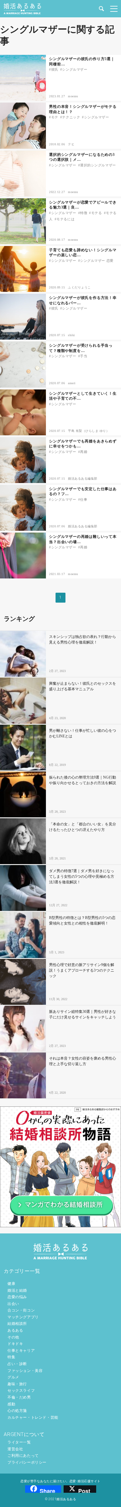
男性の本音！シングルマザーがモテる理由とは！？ (83, 109)
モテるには (65, 219)
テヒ (71, 144)
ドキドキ (15, 1344)
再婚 (83, 452)
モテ (54, 117)
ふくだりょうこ (79, 287)
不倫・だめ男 (19, 1397)
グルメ (13, 1377)
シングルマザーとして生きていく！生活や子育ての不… (83, 396)
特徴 (83, 213)
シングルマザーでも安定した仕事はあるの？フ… (83, 491)
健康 (11, 1283)
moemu (73, 96)
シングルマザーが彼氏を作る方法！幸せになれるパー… (83, 300)
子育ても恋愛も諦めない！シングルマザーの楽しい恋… (83, 252)
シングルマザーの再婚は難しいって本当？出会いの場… (83, 539)
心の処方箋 (17, 1410)
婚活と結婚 (17, 1290)
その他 (13, 1337)
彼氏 (54, 69)
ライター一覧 (19, 1442)
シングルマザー (74, 69)
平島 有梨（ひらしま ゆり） (88, 431)
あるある (15, 1330)
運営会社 (15, 1449)
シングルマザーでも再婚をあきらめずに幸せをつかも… (83, 444)
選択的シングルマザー (98, 165)
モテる (96, 213)
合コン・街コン (21, 1310)
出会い (13, 1304)
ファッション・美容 (25, 1371)
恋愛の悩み (17, 1297)
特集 (11, 1357)
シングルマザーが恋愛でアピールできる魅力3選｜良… (83, 205)
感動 (11, 1404)
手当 (83, 356)
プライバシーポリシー (27, 1462)
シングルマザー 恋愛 (97, 260)
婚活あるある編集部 (82, 478)
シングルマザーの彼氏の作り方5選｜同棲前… (82, 61)
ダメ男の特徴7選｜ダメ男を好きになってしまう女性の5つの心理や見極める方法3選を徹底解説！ (81, 876)
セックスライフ (21, 1390)
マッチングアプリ (23, 1317)
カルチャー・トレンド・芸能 (32, 1417)
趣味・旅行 (17, 1384)
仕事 (83, 499)
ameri (72, 383)
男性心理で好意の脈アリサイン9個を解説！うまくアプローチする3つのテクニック (81, 970)
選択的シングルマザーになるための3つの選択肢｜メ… (82, 157)
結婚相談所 (17, 1323)
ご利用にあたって (23, 1455)
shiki (71, 335)
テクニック (71, 117)
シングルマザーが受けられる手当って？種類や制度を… (81, 348)
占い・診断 (17, 1364)
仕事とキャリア (21, 1350)
